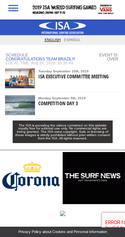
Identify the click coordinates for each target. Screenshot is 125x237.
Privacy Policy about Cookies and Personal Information (62, 232)
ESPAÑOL (72, 40)
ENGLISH (53, 40)
